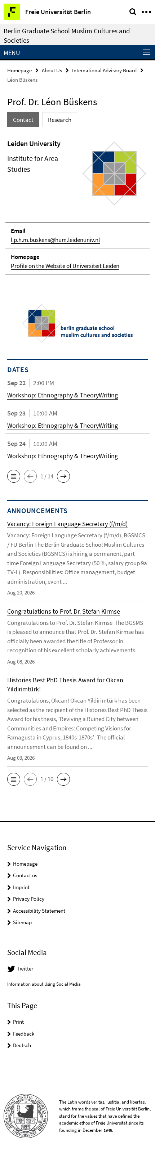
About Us (52, 70)
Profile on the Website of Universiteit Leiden (65, 266)
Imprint (21, 887)
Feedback (23, 1033)
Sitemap (22, 922)
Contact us (25, 875)
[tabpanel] (77, 206)
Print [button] (18, 1021)
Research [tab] (59, 120)
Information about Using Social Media (44, 984)
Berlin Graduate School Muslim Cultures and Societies (67, 35)
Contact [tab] (23, 120)
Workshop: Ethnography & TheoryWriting (62, 395)
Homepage (19, 70)
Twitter (25, 968)
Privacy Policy (28, 898)
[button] (13, 476)
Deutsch (22, 1045)
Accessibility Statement (39, 910)
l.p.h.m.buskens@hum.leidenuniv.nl (55, 240)
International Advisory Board (104, 70)
